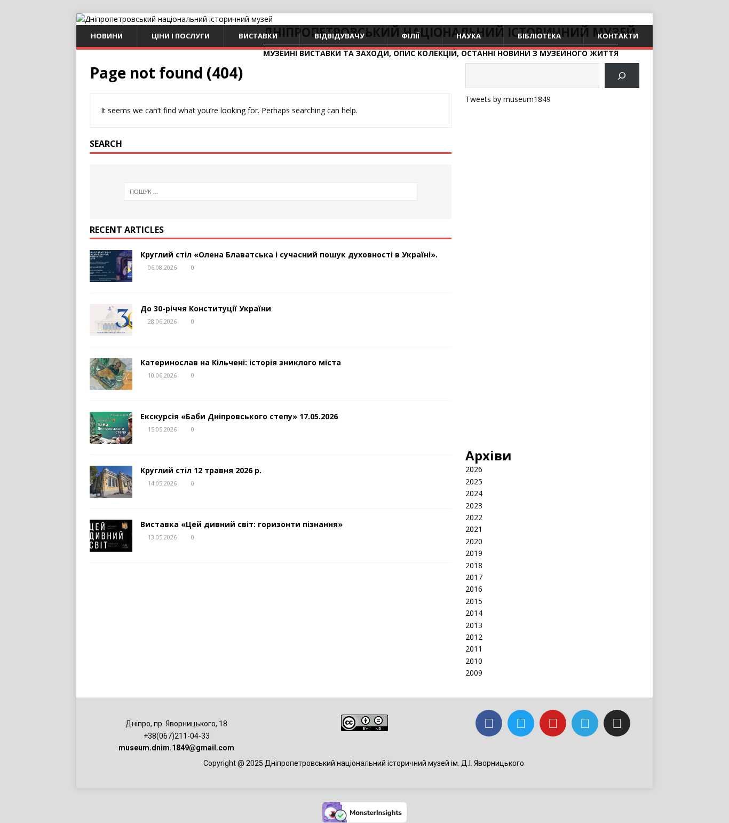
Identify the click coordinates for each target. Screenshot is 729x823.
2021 (473, 529)
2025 (473, 481)
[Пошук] (622, 75)
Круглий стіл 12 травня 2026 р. (201, 470)
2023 (473, 505)
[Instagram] (617, 723)
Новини (107, 36)
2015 (473, 601)
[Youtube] (553, 723)
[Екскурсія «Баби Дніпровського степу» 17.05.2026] (111, 438)
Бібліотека (539, 36)
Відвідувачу (339, 36)
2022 (473, 517)
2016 (473, 589)
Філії (410, 36)
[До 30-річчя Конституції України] (111, 330)
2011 (473, 649)
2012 (473, 637)
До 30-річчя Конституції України (205, 308)
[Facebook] (489, 723)
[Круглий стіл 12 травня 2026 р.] (111, 492)
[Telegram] (585, 723)
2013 (473, 625)
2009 (473, 673)
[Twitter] (521, 723)
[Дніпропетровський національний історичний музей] (174, 19)
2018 (473, 565)
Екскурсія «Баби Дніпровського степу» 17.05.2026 (239, 416)
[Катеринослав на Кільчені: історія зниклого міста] (111, 384)
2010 (473, 661)
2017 (473, 577)
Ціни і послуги (181, 36)
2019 (473, 553)
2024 (473, 493)
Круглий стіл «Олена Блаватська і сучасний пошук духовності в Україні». (289, 254)
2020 (473, 541)
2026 (473, 469)
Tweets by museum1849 (508, 99)
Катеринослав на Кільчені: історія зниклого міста (240, 362)
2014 (473, 613)
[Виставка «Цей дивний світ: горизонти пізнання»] (111, 545)
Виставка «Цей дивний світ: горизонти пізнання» (241, 524)
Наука (468, 36)
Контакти (618, 36)
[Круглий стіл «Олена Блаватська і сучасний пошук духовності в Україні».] (111, 276)
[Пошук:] (270, 192)
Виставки (258, 36)
